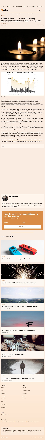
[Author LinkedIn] (14, 199)
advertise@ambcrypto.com (33, 421)
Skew (5, 96)
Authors (24, 396)
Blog (2, 390)
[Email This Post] (14, 146)
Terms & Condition (41, 437)
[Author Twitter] (11, 199)
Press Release (4, 404)
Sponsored (3, 407)
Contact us (24, 393)
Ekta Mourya (4, 356)
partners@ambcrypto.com (8, 421)
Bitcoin (3, 15)
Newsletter (3, 396)
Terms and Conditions (5, 414)
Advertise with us (26, 390)
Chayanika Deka (13, 196)
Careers (24, 399)
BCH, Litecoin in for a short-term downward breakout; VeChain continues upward (24, 139)
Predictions (3, 399)
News (2, 387)
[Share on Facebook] (7, 146)
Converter (3, 393)
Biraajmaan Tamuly (5, 308)
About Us (24, 387)
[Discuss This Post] (17, 146)
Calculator (3, 401)
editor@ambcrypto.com (21, 421)
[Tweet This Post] (9, 146)
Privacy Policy (34, 437)
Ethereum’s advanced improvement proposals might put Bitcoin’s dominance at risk (23, 141)
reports (33, 100)
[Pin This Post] (12, 146)
